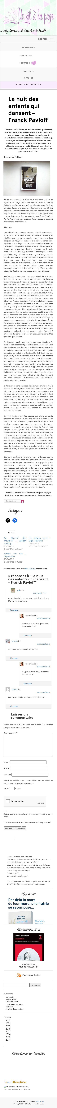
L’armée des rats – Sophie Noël (15, 555)
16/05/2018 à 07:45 (43, 619)
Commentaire (10, 733)
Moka (14, 641)
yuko (19, 590)
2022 (8, 1020)
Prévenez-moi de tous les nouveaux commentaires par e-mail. (28, 815)
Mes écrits (28, 71)
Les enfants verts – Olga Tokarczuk (39, 539)
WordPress (40, 1101)
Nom (7, 762)
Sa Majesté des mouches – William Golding (15, 541)
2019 (8, 1026)
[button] (26, 178)
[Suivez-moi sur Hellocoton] (16, 1086)
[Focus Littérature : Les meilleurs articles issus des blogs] (15, 1083)
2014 (8, 1039)
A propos (28, 78)
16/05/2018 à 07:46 (43, 667)
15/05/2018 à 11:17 (39, 593)
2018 (8, 1028)
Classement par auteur (15, 1004)
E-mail (7, 768)
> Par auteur (26, 55)
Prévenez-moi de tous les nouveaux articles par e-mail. (28, 822)
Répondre (14, 610)
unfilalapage (16, 1089)
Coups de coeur (12, 1001)
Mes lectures (28, 47)
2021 (8, 1023)
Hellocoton (26, 1089)
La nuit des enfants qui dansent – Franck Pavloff (28, 109)
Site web (7, 775)
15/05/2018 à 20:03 (43, 644)
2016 (8, 1034)
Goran (14, 689)
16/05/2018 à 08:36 (43, 692)
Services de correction (28, 85)
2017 (8, 1031)
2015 (8, 1037)
